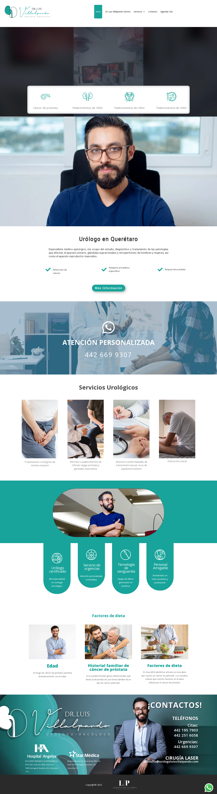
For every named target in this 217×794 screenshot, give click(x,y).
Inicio (98, 11)
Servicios (138, 11)
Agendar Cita (166, 11)
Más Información (108, 288)
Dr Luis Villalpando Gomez (117, 11)
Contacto (152, 11)
